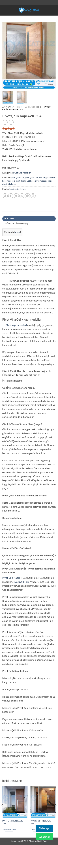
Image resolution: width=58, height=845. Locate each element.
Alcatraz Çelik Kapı (17, 189)
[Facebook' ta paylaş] (10, 195)
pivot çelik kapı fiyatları (35, 177)
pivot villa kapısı (9, 184)
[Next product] (5, 122)
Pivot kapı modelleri (14, 325)
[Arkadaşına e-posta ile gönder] (21, 195)
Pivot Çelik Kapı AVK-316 (41, 822)
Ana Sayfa (8, 107)
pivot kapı (29, 181)
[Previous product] (11, 122)
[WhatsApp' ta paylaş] (5, 195)
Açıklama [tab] (9, 218)
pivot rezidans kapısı (44, 181)
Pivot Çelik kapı (21, 581)
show (17, 232)
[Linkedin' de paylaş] (33, 195)
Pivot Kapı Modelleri (29, 107)
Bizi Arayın (44, 828)
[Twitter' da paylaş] (16, 195)
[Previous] (7, 55)
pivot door (20, 181)
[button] (4, 10)
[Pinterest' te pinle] (27, 195)
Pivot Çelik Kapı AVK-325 (13, 822)
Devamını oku (9, 829)
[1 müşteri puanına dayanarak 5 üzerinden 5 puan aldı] (29, 128)
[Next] (51, 55)
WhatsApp (44, 836)
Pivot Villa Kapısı (11, 577)
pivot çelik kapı (17, 177)
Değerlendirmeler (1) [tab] (16, 223)
